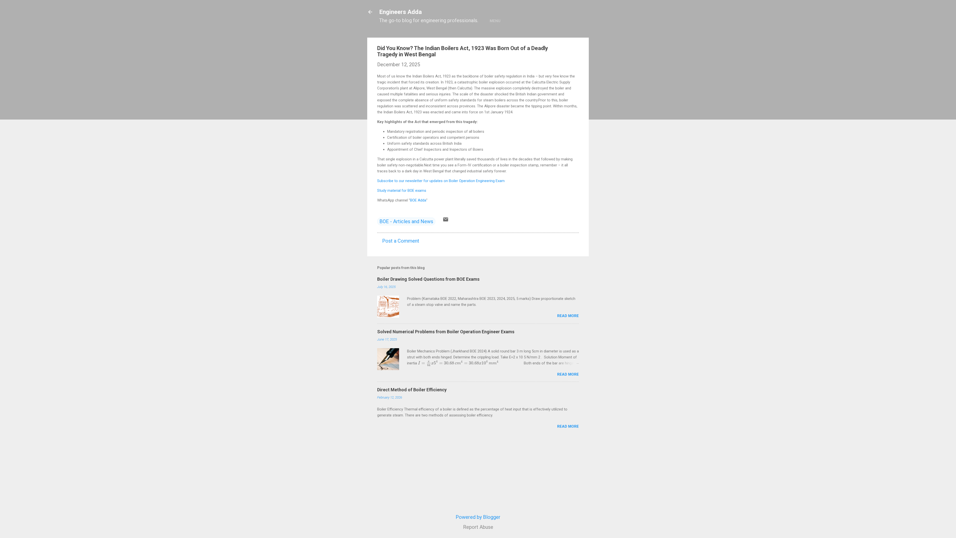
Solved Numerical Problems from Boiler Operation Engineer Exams (445, 331)
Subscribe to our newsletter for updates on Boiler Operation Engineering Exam (441, 181)
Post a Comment (400, 241)
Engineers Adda (400, 11)
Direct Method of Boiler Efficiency (412, 389)
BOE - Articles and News (406, 221)
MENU (495, 21)
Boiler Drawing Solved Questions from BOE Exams (428, 279)
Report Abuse (478, 527)
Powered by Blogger (478, 517)
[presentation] (458, 363)
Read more (568, 316)
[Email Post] (446, 221)
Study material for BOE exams (401, 190)
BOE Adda (418, 200)
